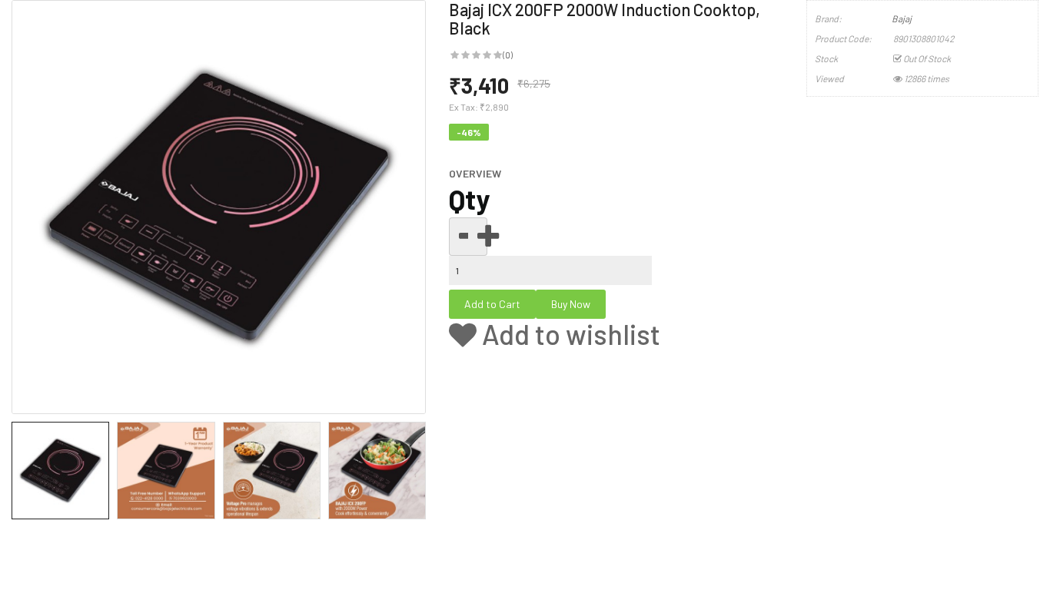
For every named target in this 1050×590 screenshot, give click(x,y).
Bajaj (902, 18)
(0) (508, 54)
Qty (469, 199)
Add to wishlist (568, 333)
